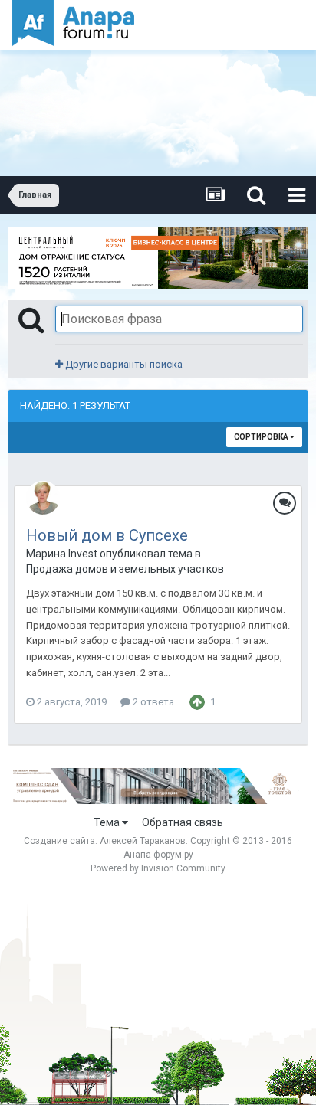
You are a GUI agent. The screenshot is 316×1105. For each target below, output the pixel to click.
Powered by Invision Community (158, 868)
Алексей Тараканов (143, 840)
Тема (108, 822)
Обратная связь (182, 822)
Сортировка (262, 437)
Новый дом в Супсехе (107, 535)
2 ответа (152, 702)
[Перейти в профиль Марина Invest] (43, 498)
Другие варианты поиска (123, 364)
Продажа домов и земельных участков (125, 569)
